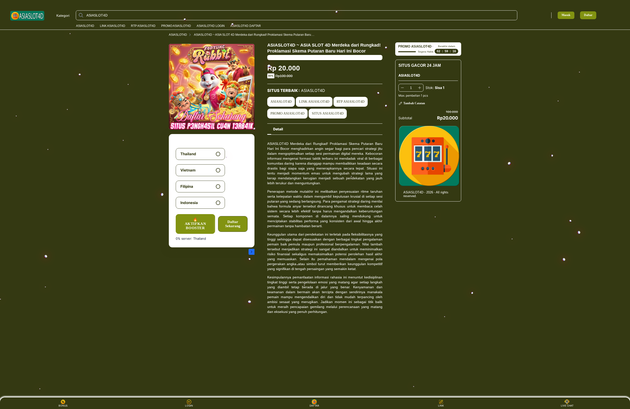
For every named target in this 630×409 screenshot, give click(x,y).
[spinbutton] (411, 87)
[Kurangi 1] (402, 88)
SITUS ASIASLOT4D (328, 113)
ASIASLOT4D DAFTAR (245, 26)
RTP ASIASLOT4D (143, 26)
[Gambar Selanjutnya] (251, 252)
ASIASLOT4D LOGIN (211, 26)
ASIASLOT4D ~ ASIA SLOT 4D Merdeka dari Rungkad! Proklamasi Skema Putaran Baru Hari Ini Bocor (262, 34)
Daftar (588, 15)
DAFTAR (315, 405)
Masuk (566, 15)
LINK (441, 405)
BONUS (63, 405)
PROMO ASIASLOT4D (176, 26)
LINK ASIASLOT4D (112, 26)
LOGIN (189, 405)
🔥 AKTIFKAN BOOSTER (195, 224)
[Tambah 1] (420, 88)
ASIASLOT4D (85, 26)
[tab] (278, 129)
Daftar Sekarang (232, 224)
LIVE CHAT (567, 405)
